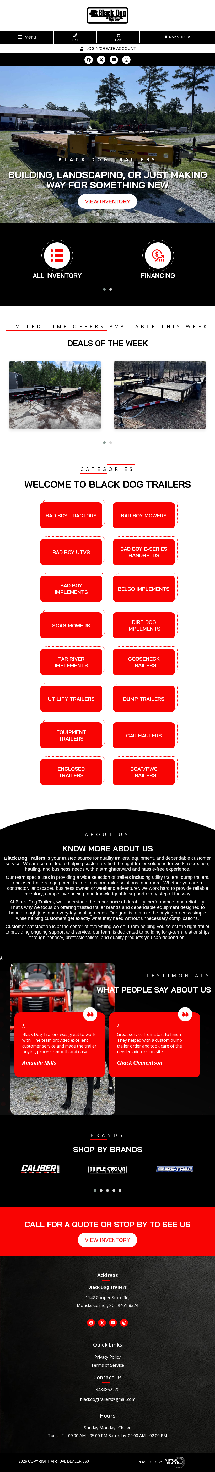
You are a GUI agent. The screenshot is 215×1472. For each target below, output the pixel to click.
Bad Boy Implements (71, 588)
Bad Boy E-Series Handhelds (143, 552)
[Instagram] (126, 60)
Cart (118, 40)
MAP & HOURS (179, 37)
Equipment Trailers (71, 735)
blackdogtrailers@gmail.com (107, 1399)
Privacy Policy (107, 1357)
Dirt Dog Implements (143, 625)
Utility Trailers (71, 699)
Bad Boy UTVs (71, 552)
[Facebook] (88, 60)
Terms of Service (107, 1365)
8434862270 (107, 1389)
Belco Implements (144, 589)
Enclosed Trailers (71, 772)
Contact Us (107, 1377)
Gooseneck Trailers (144, 662)
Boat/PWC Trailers (144, 772)
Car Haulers (144, 735)
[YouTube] (114, 60)
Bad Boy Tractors (71, 515)
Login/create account (110, 48)
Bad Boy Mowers (144, 515)
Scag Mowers (71, 625)
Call (75, 40)
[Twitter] (101, 60)
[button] (98, 214)
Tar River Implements (71, 662)
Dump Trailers (143, 699)
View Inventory (107, 201)
